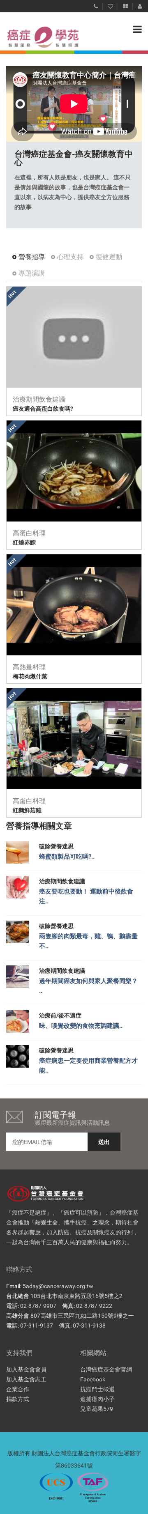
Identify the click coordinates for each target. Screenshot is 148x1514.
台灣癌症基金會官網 (106, 1369)
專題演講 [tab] (31, 273)
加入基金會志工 (26, 1379)
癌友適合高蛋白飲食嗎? (43, 408)
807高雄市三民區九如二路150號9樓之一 (82, 1315)
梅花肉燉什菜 (30, 676)
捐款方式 (17, 1399)
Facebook (92, 1379)
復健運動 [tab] (109, 257)
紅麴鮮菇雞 (27, 810)
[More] (125, 4)
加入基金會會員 (26, 1369)
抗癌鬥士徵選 (97, 1389)
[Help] (96, 4)
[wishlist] (110, 4)
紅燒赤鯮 (24, 542)
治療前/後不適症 (60, 1015)
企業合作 (17, 1389)
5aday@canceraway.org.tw (58, 1286)
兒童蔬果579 (96, 1409)
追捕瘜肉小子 (97, 1399)
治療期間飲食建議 (62, 881)
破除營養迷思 (56, 846)
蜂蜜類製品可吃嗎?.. (67, 856)
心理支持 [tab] (70, 257)
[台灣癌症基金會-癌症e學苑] (35, 37)
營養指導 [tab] (31, 257)
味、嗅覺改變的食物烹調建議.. (81, 1025)
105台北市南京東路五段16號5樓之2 (76, 1296)
